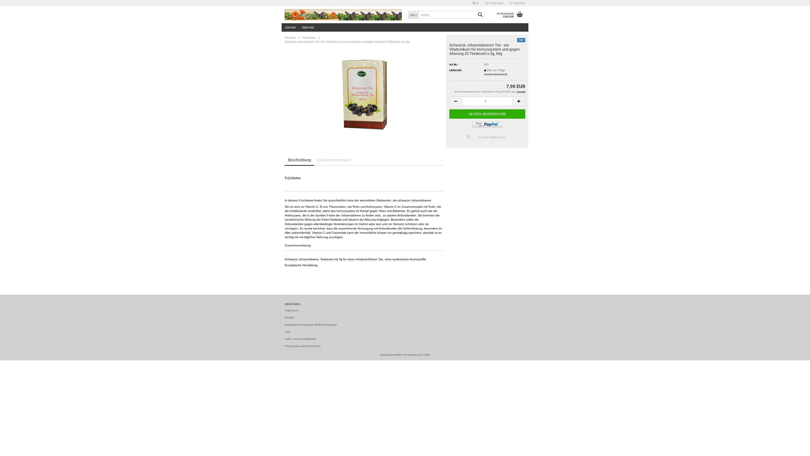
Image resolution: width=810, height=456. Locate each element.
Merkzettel (518, 3)
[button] (476, 3)
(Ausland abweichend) (495, 74)
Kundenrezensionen (334, 160)
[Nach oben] (798, 450)
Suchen (290, 27)
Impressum (291, 310)
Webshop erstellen (391, 354)
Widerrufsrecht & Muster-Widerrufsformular (311, 324)
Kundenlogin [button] (496, 3)
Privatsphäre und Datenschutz (303, 346)
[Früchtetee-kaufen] (364, 94)
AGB (287, 331)
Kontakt (289, 317)
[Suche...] (480, 15)
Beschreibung (299, 160)
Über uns (308, 27)
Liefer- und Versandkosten (300, 339)
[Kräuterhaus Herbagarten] (343, 14)
